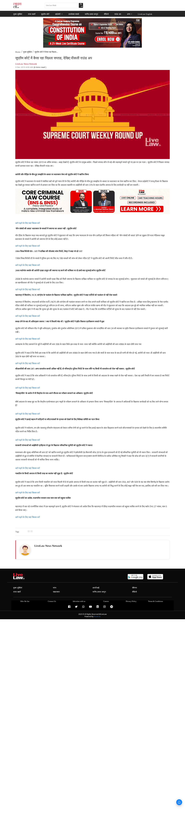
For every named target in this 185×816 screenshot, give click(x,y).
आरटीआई (95, 588)
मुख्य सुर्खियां (17, 14)
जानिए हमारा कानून (91, 14)
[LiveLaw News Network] (25, 550)
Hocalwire (97, 616)
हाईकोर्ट (58, 14)
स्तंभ (54, 588)
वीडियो (106, 14)
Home (17, 52)
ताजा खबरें (31, 14)
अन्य (128, 14)
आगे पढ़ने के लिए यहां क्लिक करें (27, 223)
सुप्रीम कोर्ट (45, 14)
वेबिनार (134, 588)
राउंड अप (117, 14)
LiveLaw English (145, 14)
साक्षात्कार (56, 592)
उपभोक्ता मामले (73, 14)
